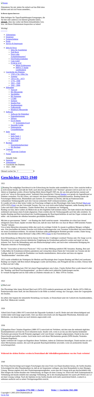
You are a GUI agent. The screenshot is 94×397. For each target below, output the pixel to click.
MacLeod (86, 203)
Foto (13, 205)
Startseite (9, 160)
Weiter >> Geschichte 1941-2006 (64, 390)
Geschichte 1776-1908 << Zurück (30, 390)
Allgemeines (11, 162)
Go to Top (5, 395)
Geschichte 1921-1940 (19, 177)
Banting (63, 194)
